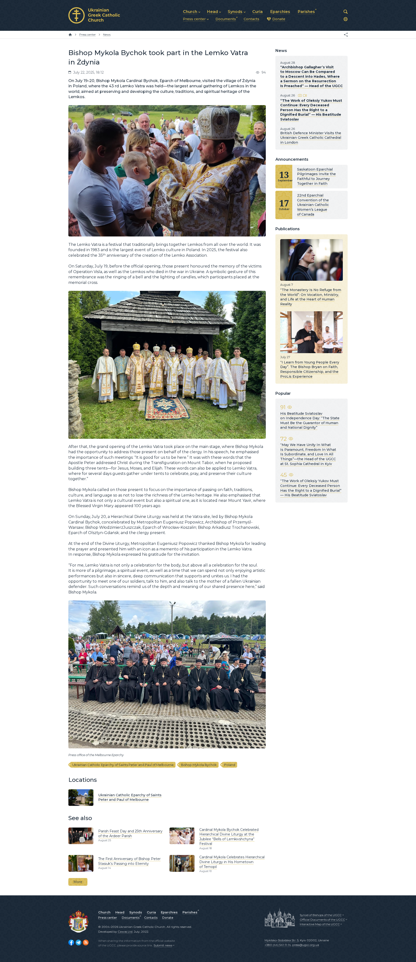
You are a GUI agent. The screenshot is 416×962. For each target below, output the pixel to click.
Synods (135, 912)
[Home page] (70, 34)
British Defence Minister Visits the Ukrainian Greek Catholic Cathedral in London (310, 138)
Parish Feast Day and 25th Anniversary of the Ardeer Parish (130, 833)
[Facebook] (71, 942)
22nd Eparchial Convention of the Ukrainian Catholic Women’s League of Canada (313, 204)
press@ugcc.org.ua (305, 945)
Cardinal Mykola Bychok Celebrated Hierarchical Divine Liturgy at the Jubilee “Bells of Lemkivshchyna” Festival (229, 837)
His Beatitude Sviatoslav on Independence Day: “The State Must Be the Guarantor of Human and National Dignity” (309, 420)
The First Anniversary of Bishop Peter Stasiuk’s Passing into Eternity (129, 861)
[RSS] (86, 942)
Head (119, 912)
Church (104, 912)
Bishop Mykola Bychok (199, 765)
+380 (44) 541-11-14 (278, 945)
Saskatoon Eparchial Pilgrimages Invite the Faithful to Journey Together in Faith (316, 176)
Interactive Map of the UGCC (320, 924)
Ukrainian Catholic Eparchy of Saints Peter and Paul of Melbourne (123, 765)
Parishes (189, 912)
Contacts (150, 917)
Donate (167, 917)
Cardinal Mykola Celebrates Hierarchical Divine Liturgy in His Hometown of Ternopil (232, 862)
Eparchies (169, 912)
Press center (107, 917)
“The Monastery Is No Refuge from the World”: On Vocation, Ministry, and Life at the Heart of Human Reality (310, 297)
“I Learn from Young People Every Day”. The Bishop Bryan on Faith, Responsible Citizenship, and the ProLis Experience (309, 369)
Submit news (163, 945)
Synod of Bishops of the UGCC (321, 915)
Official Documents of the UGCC (322, 919)
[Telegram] (78, 942)
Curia (151, 912)
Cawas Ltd (125, 931)
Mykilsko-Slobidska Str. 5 (282, 940)
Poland (229, 765)
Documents (130, 917)
